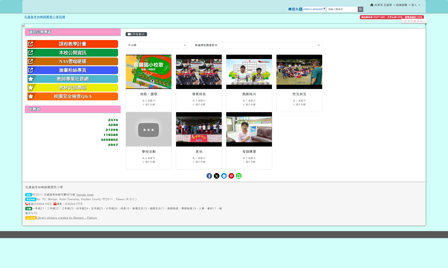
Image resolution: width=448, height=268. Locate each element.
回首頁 (378, 4)
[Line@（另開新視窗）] (300, 9)
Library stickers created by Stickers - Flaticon (67, 217)
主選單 (388, 4)
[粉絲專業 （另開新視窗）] (290, 9)
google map (85, 194)
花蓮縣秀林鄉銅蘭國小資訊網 (44, 16)
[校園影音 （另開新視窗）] (293, 9)
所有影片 (138, 34)
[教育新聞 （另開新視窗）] (297, 9)
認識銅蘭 (401, 4)
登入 (414, 4)
